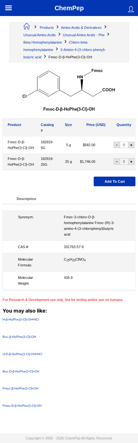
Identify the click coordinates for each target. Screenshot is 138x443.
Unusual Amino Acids (39, 35)
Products (47, 27)
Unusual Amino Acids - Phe (84, 35)
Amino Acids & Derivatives (81, 27)
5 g (68, 145)
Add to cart (115, 181)
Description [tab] (26, 199)
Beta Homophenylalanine (42, 42)
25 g (68, 161)
